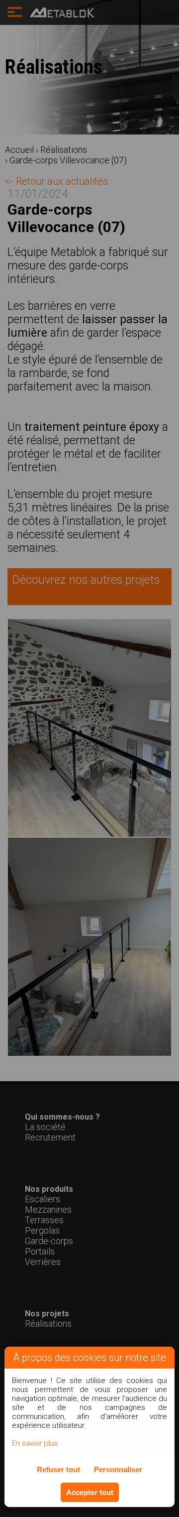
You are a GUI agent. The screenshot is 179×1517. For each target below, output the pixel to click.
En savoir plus (35, 1443)
